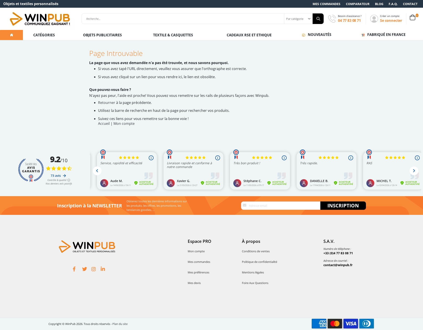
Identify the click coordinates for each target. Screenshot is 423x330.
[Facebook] (77, 269)
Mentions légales (253, 272)
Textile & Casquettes (173, 35)
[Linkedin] (105, 269)
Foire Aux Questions (255, 283)
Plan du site (120, 324)
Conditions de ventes (256, 251)
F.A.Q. (393, 4)
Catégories (44, 35)
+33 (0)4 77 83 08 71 (338, 253)
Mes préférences (198, 272)
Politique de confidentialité (259, 262)
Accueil (104, 123)
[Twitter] (86, 269)
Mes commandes (326, 4)
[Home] (11, 35)
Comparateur (357, 4)
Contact (410, 4)
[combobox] (203, 18)
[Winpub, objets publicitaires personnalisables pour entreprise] (39, 19)
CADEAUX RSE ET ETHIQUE (249, 35)
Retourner (106, 102)
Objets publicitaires (102, 35)
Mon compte (124, 123)
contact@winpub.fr (337, 265)
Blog (379, 4)
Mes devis (194, 283)
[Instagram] (96, 269)
